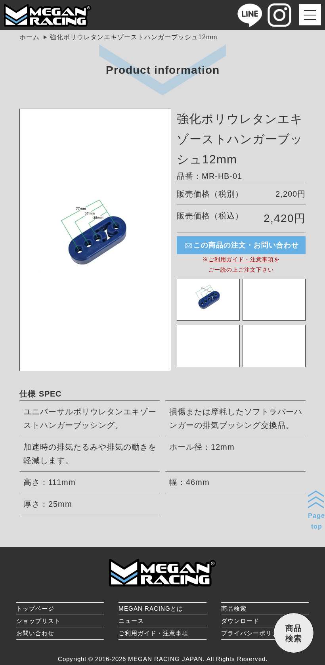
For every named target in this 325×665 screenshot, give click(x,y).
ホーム (29, 37)
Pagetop (316, 521)
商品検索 (234, 608)
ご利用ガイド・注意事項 (241, 259)
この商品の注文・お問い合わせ (246, 245)
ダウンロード (240, 620)
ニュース (131, 620)
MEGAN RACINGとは (151, 608)
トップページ (35, 608)
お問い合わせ (35, 633)
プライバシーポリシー (253, 633)
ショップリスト (38, 620)
